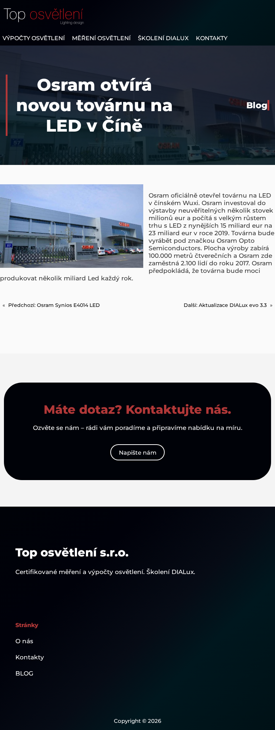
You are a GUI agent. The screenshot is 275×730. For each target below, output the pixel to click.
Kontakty (29, 657)
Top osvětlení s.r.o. (72, 552)
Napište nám (137, 452)
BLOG (24, 673)
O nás (24, 641)
